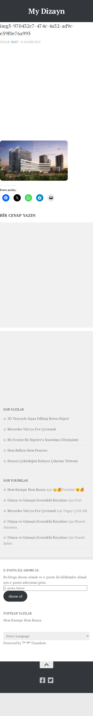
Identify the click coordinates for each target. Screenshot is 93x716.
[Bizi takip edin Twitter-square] (50, 680)
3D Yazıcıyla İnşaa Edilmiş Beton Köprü (38, 418)
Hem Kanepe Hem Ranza (26, 489)
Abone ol (15, 596)
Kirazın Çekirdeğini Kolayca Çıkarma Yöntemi (42, 461)
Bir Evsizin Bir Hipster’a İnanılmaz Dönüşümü (42, 439)
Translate (38, 643)
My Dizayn (46, 11)
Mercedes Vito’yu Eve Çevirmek (31, 429)
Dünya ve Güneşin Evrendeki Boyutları (37, 500)
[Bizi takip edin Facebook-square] (42, 680)
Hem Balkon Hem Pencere (27, 450)
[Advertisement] (46, 94)
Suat (14, 42)
